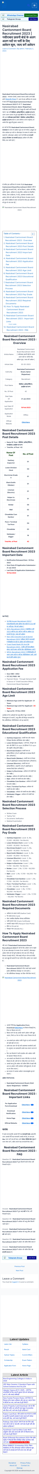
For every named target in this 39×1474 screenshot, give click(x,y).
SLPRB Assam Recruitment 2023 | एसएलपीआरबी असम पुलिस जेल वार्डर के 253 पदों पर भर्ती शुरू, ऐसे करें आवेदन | (21, 623)
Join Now (33, 19)
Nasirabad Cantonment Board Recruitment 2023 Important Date (19, 252)
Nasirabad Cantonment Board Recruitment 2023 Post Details (20, 244)
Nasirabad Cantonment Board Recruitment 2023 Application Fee (19, 261)
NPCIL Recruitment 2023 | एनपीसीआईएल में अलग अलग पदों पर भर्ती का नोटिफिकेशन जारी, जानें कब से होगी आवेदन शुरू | (22, 654)
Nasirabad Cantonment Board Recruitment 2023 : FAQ (20, 328)
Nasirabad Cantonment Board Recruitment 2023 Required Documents (19, 300)
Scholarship (8, 1360)
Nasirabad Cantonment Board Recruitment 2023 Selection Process (19, 285)
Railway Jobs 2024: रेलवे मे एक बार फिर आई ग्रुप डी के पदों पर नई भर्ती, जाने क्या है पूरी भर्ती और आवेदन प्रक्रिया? (19, 1424)
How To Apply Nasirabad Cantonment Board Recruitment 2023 (18, 309)
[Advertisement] (19, 1458)
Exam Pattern (27, 1360)
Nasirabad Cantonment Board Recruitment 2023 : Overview (19, 238)
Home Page (26, 1366)
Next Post (19, 1270)
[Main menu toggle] (34, 5)
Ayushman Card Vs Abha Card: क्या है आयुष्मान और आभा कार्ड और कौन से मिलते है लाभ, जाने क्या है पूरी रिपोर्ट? (18, 1432)
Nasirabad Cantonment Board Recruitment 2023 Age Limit (19, 268)
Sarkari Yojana (9, 1355)
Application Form (10, 1366)
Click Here (19, 1028)
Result (6, 1349)
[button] (28, 5)
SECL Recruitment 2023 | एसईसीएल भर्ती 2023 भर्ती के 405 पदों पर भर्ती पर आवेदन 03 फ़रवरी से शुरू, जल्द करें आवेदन (20, 631)
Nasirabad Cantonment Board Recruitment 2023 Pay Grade (19, 293)
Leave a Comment (9, 49)
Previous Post (20, 1266)
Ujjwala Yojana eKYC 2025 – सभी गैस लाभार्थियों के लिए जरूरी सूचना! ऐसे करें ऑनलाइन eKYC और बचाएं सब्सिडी (18, 1392)
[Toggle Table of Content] (31, 234)
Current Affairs (27, 1355)
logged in (15, 1282)
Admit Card (26, 1349)
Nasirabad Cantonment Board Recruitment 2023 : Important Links (20, 318)
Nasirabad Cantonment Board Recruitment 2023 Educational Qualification (19, 276)
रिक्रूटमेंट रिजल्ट (11, 99)
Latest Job (7, 1344)
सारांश (14, 324)
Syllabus (25, 1344)
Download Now (31, 15)
